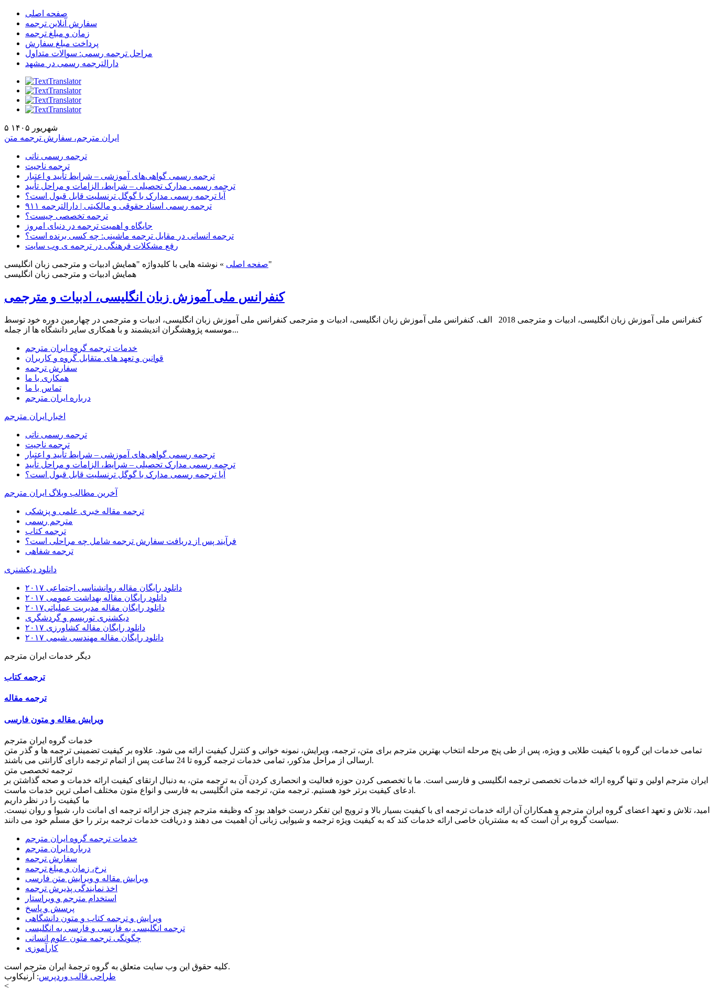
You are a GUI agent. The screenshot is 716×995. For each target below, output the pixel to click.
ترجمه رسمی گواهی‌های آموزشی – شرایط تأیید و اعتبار (120, 176)
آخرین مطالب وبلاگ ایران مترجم (60, 492)
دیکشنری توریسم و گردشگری (77, 617)
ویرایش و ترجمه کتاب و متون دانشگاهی (93, 918)
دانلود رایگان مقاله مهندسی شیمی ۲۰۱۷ (94, 637)
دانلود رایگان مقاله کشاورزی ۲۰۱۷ (85, 627)
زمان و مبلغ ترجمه (57, 33)
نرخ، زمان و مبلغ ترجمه (65, 868)
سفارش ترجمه (51, 367)
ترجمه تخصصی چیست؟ (66, 215)
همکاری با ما (47, 377)
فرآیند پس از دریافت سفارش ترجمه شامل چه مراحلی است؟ (130, 541)
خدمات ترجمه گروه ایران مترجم (81, 348)
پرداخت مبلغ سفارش (62, 43)
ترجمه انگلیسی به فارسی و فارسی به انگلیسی (105, 928)
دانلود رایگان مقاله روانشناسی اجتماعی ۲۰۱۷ (103, 587)
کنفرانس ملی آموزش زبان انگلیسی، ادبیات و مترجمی (144, 297)
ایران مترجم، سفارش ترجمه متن (61, 137)
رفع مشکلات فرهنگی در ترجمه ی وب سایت (101, 245)
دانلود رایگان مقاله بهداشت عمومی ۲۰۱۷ (96, 597)
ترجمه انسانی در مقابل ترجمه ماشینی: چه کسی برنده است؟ (129, 235)
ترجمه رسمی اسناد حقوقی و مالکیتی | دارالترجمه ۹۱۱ (118, 205)
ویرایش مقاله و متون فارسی (54, 719)
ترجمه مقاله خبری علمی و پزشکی (84, 511)
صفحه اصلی (46, 13)
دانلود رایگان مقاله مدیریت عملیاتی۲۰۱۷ (95, 607)
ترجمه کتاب (45, 531)
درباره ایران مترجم (58, 397)
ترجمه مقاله (25, 697)
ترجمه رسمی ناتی (56, 156)
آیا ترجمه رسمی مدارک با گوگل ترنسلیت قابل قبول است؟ (125, 195)
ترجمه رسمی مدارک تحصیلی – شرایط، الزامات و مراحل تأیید (130, 185)
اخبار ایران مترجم (35, 416)
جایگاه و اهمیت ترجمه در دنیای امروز (89, 225)
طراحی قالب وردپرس (77, 976)
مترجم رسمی (49, 521)
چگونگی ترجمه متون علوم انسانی (83, 938)
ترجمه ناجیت (47, 166)
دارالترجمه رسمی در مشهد (71, 63)
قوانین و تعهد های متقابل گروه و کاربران (94, 358)
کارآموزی (41, 948)
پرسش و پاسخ (49, 908)
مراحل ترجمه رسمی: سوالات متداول (89, 53)
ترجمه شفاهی (49, 551)
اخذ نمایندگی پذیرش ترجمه (71, 888)
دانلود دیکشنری (30, 569)
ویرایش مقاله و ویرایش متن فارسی (86, 878)
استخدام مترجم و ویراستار (70, 898)
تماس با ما (43, 387)
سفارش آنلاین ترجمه (61, 23)
